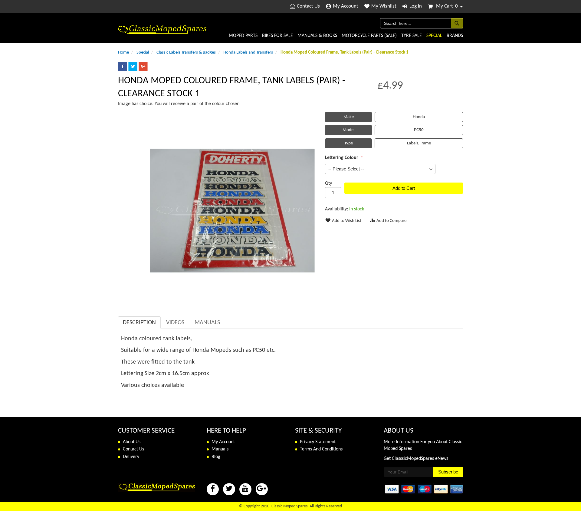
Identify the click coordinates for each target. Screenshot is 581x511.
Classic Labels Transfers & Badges (186, 52)
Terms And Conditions (321, 449)
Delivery (131, 456)
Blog (216, 456)
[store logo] (162, 29)
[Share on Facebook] (122, 69)
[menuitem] (243, 35)
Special (142, 52)
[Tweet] (132, 69)
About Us (131, 442)
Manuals (207, 323)
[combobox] (421, 23)
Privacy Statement (318, 442)
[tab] (139, 322)
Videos (175, 323)
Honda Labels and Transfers (248, 52)
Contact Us (308, 6)
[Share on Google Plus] (143, 69)
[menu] (334, 35)
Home (123, 52)
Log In (415, 6)
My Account (345, 6)
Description (139, 323)
